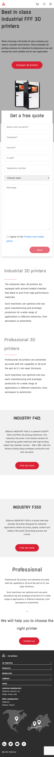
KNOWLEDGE (7, 673)
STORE (4, 684)
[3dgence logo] (6, 4)
